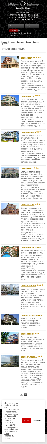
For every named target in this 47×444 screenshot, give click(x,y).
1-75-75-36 (32, 17)
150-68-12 (21, 17)
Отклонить (37, 421)
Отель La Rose (27, 205)
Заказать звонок (16, 26)
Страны (23, 33)
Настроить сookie (9, 437)
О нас (11, 33)
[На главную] (23, 3)
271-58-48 (33, 15)
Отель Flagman (28, 132)
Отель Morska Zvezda (31, 315)
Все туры (17, 33)
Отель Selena (27, 334)
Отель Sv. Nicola (29, 357)
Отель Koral (27, 169)
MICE (20, 31)
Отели (29, 33)
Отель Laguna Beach (31, 247)
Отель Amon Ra (28, 58)
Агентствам (13, 31)
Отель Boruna (27, 96)
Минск (28, 12)
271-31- (20, 15)
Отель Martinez (28, 286)
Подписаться (32, 26)
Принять (26, 421)
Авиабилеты (14, 35)
